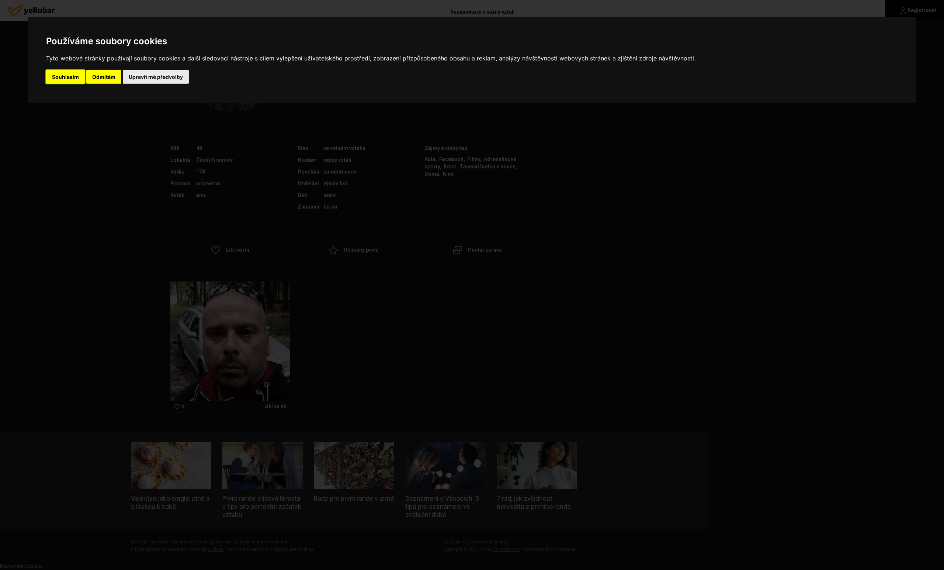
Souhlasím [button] (65, 77)
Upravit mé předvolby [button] (156, 77)
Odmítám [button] (103, 77)
